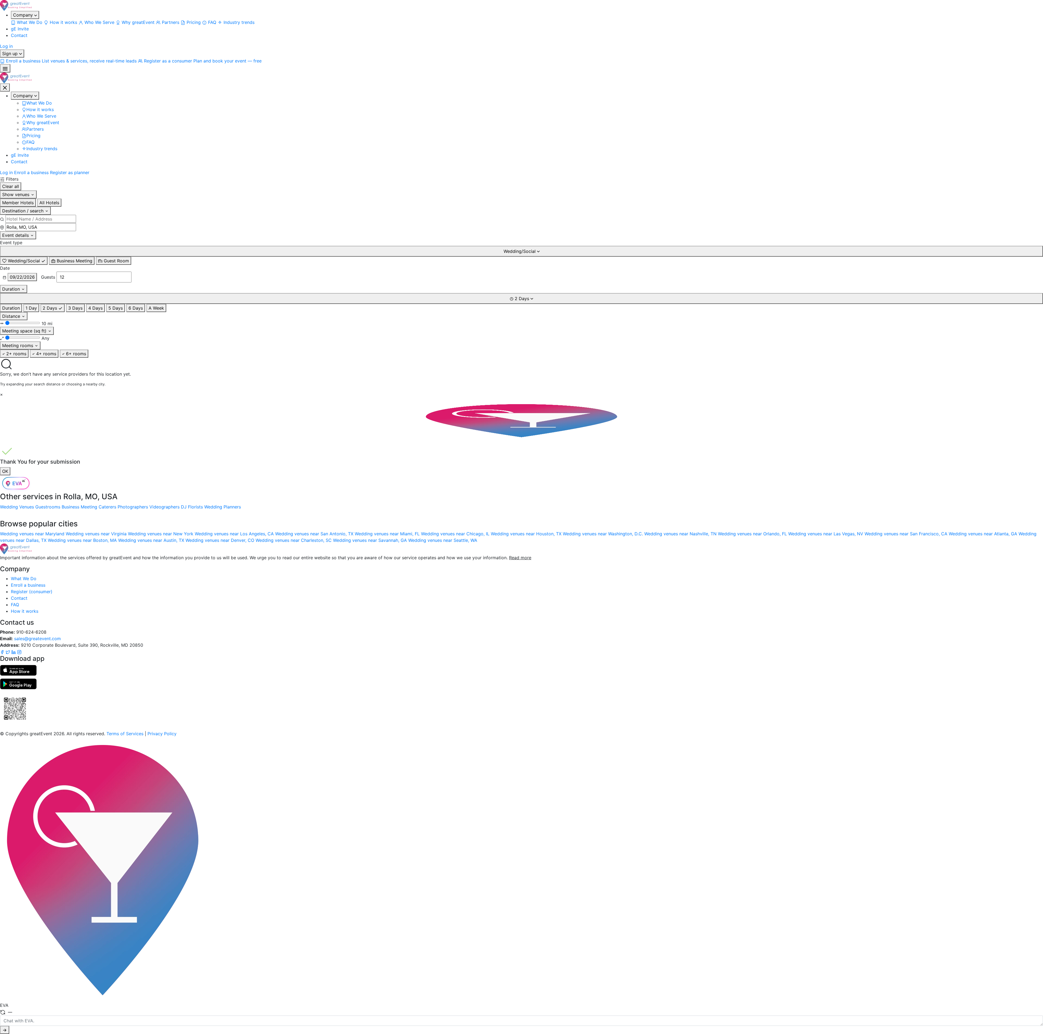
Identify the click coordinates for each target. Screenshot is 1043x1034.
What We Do (23, 578)
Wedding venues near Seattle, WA (442, 540)
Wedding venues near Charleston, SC (294, 540)
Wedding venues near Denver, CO (221, 540)
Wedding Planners (222, 507)
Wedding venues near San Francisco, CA (907, 533)
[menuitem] (27, 22)
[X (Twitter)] (8, 651)
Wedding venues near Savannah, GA (370, 540)
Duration (11, 289)
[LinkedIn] (14, 651)
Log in (6, 46)
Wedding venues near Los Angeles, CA (235, 533)
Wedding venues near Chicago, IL (456, 533)
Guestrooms (47, 507)
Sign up (10, 53)
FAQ (15, 604)
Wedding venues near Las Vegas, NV (826, 533)
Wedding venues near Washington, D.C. (603, 533)
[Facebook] (3, 651)
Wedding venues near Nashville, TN (681, 533)
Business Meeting (79, 507)
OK (5, 471)
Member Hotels (18, 202)
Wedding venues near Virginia (97, 533)
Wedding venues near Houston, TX (527, 533)
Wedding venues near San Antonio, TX (315, 533)
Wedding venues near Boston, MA (83, 540)
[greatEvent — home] (521, 5)
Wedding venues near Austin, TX (152, 540)
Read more (520, 557)
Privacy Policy (162, 733)
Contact (19, 35)
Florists (195, 507)
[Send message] (4, 1030)
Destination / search (23, 210)
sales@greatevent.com (37, 638)
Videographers (164, 507)
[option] (24, 261)
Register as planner (69, 172)
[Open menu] (5, 68)
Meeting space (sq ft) (25, 331)
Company (23, 15)
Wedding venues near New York (161, 533)
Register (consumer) (31, 591)
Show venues (16, 194)
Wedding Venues (17, 507)
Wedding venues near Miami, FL (388, 533)
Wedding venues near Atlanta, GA (984, 533)
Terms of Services (124, 733)
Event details (16, 235)
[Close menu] (5, 87)
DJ (184, 507)
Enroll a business (31, 172)
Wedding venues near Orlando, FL (753, 533)
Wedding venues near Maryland (33, 533)
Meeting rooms (18, 345)
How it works (24, 611)
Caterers (107, 507)
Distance (11, 316)
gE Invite (20, 29)
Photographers (133, 507)
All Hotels (49, 202)
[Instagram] (19, 651)
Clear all (10, 186)
